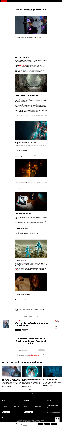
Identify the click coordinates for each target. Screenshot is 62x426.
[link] (11, 376)
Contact (36, 409)
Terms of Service (36, 355)
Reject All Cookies (47, 423)
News (15, 1)
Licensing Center (38, 406)
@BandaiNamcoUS (50, 403)
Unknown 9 (28, 98)
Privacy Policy (31, 355)
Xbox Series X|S (16, 404)
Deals (3, 409)
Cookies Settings (40, 423)
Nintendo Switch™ (16, 406)
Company (19, 1)
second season (28, 230)
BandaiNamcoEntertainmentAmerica (53, 405)
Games (10, 1)
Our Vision (37, 404)
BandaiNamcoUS (49, 410)
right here (16, 269)
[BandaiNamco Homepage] (5, 417)
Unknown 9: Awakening (29, 7)
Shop (24, 1)
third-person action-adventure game (22, 152)
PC (2, 404)
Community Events (31, 418)
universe (22, 65)
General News (37, 7)
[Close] (61, 424)
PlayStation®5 (4, 406)
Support (25, 409)
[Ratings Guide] (29, 394)
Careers (25, 404)
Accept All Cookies (54, 423)
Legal (35, 418)
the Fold (31, 114)
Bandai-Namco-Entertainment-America (53, 412)
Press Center (26, 406)
